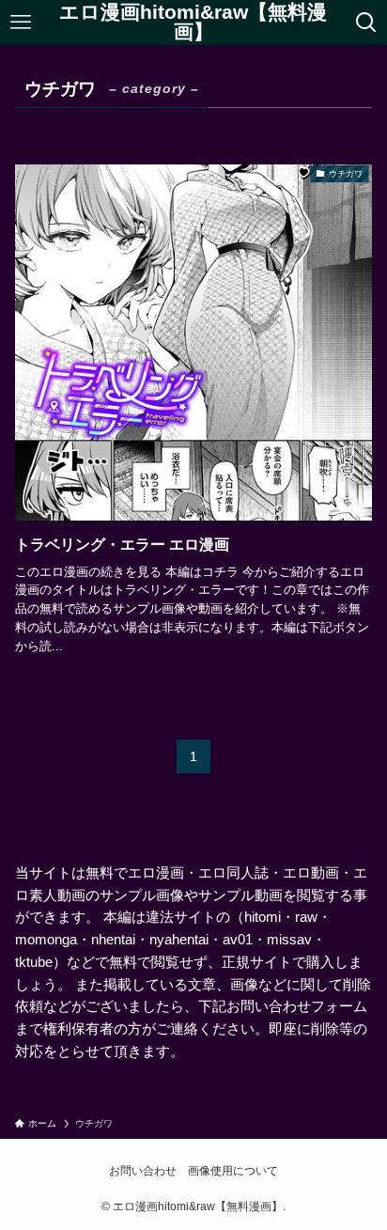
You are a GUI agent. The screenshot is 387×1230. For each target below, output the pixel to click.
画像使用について (233, 1170)
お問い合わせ (143, 1170)
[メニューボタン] (21, 22)
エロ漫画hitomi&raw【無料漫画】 (193, 22)
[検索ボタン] (366, 22)
